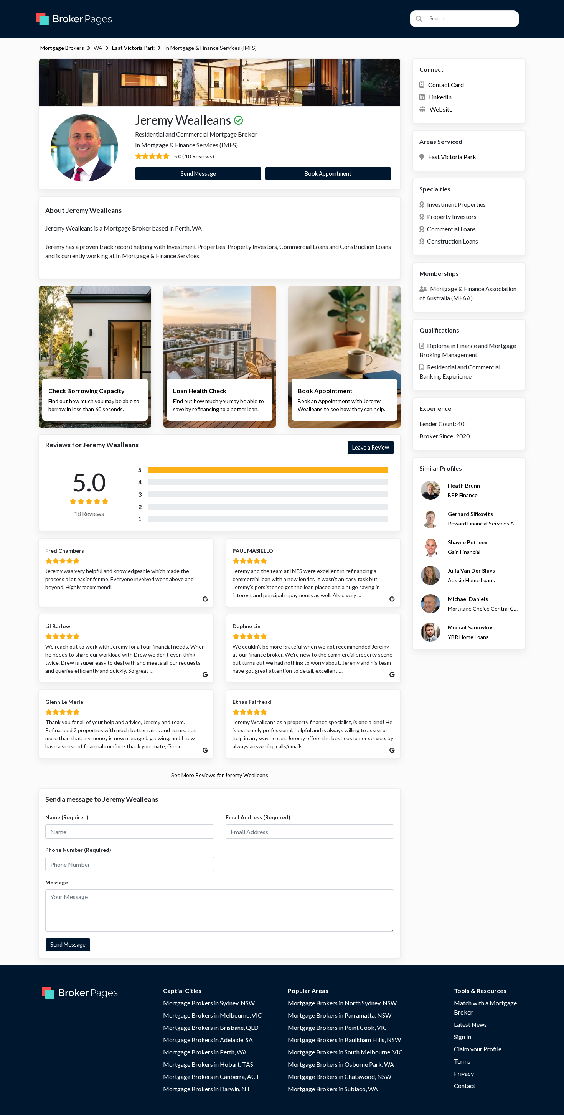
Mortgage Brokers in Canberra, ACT (211, 1076)
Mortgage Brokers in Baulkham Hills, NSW (344, 1039)
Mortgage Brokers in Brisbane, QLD (211, 1027)
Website (441, 109)
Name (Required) (67, 817)
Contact (464, 1085)
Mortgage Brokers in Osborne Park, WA (341, 1064)
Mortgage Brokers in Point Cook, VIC (337, 1027)
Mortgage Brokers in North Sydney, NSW (342, 1002)
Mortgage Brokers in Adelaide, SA (208, 1039)
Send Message (198, 173)
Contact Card (446, 84)
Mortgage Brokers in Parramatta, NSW (339, 1015)
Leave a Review (370, 447)
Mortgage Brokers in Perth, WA (205, 1052)
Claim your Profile (477, 1048)
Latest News (470, 1024)
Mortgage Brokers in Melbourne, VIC (212, 1015)
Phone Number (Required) (78, 850)
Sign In (462, 1036)
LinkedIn (440, 96)
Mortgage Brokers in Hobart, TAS (208, 1064)
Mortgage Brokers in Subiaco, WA (333, 1088)
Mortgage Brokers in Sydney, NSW (209, 1002)
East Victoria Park (133, 47)
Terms (462, 1061)
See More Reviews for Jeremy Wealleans (219, 775)
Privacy (464, 1073)
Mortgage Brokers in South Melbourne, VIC (345, 1052)
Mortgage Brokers (62, 47)
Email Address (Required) (258, 817)
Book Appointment (328, 173)
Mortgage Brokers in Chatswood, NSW (339, 1076)
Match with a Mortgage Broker (485, 1007)
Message (56, 882)
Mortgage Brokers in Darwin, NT (207, 1088)
